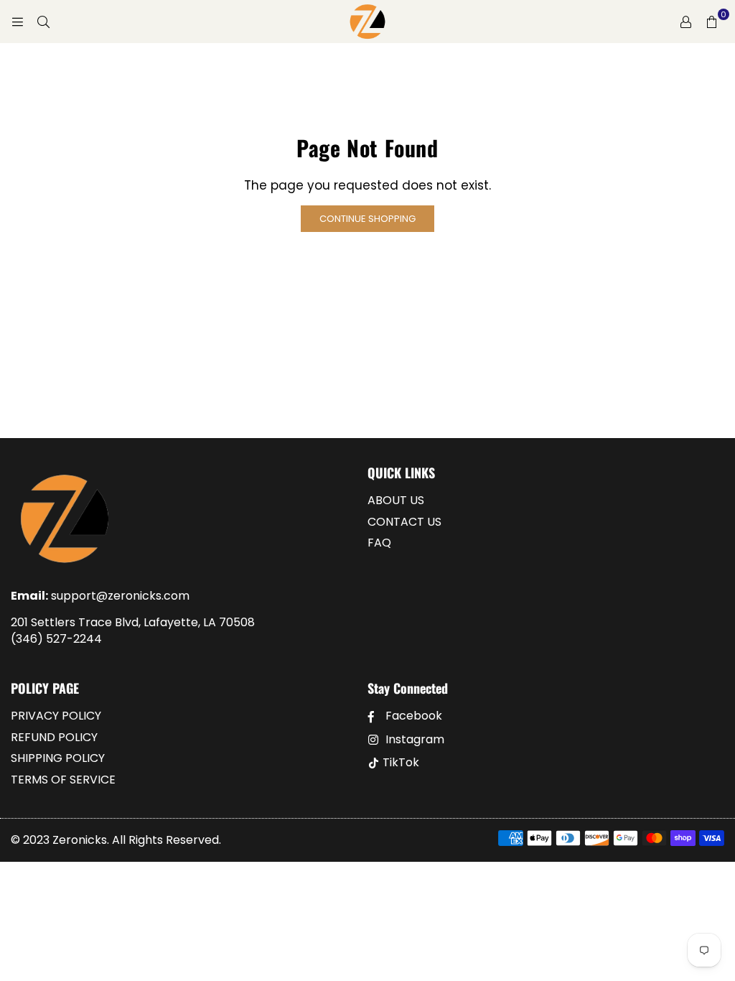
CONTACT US (404, 521)
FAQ (379, 542)
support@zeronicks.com (120, 595)
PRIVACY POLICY (56, 715)
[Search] (43, 21)
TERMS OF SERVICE (63, 779)
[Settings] (685, 21)
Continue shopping (367, 219)
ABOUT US (396, 500)
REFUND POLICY (54, 737)
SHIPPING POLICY (58, 758)
